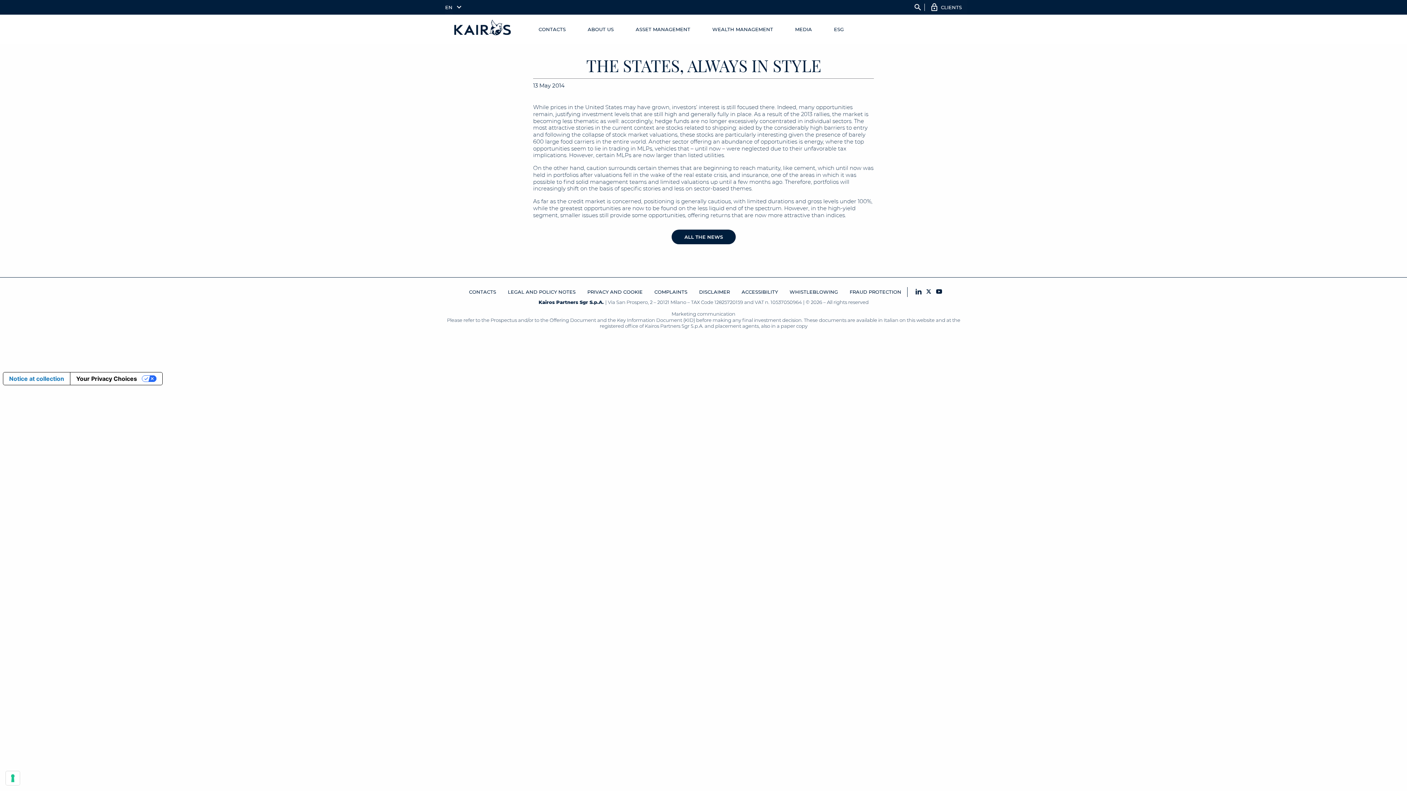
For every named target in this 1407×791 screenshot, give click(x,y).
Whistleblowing (814, 292)
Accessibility (760, 292)
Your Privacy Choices (106, 378)
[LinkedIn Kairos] (918, 292)
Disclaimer (714, 292)
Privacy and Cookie (615, 292)
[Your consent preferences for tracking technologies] (13, 778)
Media (803, 29)
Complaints (670, 292)
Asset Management (663, 29)
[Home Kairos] (483, 29)
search (917, 7)
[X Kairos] (929, 292)
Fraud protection (875, 292)
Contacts (552, 29)
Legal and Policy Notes (542, 292)
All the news (703, 237)
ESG (839, 29)
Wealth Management (742, 29)
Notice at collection (36, 378)
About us (601, 29)
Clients (951, 7)
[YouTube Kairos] (939, 292)
